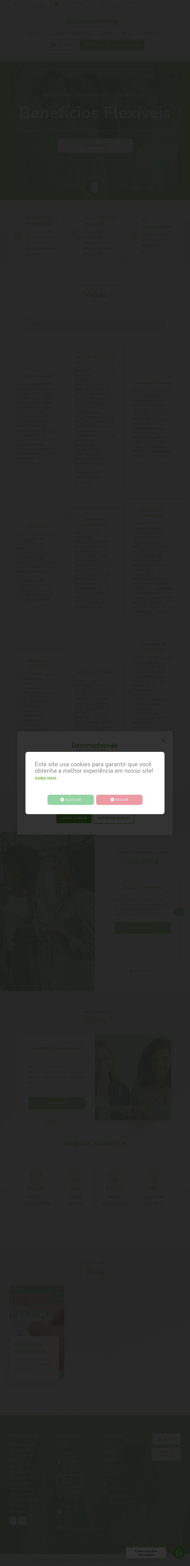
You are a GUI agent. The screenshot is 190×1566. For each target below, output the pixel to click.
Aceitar (72, 799)
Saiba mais (46, 778)
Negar (121, 799)
